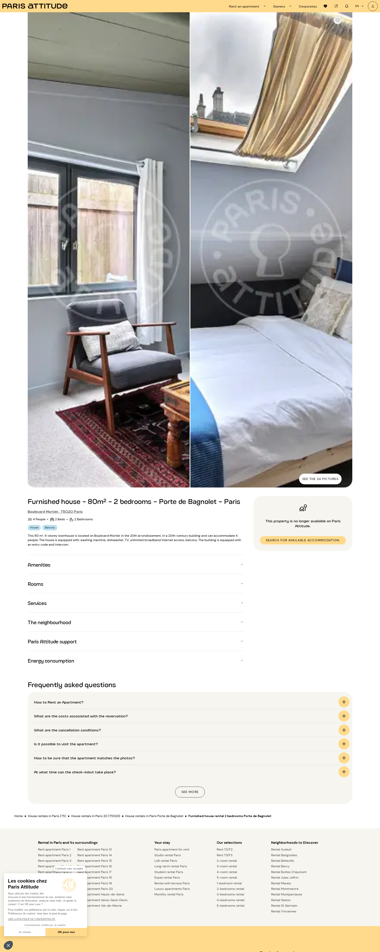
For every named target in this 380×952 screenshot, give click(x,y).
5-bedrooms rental (230, 906)
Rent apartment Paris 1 (54, 849)
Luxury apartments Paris (172, 889)
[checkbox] (338, 20)
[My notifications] (346, 6)
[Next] (345, 250)
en (357, 6)
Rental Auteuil (281, 849)
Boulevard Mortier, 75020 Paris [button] (55, 511)
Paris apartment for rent (171, 849)
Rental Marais (281, 883)
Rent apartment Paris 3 (54, 861)
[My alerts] (336, 6)
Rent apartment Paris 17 (94, 872)
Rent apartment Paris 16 (94, 866)
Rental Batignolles (284, 855)
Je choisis (25, 932)
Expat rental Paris (167, 877)
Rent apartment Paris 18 (94, 877)
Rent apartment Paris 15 (94, 861)
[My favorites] (325, 6)
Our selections (229, 842)
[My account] (373, 6)
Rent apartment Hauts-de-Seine (100, 894)
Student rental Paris (168, 872)
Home (18, 816)
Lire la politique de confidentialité (31, 919)
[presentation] (248, 6)
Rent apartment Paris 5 (54, 872)
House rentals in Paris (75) (47, 816)
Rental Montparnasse (286, 894)
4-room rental (227, 872)
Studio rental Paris (167, 855)
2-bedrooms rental (230, 889)
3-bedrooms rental (230, 894)
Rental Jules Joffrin (284, 877)
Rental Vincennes (283, 911)
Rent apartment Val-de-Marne (99, 906)
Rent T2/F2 (225, 849)
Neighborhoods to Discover (294, 842)
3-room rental (227, 866)
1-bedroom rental (229, 883)
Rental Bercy (280, 866)
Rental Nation (281, 900)
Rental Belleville (282, 861)
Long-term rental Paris (170, 866)
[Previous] (34, 250)
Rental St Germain (284, 906)
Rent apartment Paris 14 (94, 855)
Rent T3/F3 (224, 855)
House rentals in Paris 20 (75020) (95, 816)
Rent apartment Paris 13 (94, 849)
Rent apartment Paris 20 (95, 889)
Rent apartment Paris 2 (54, 855)
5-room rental (227, 877)
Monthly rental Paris (168, 894)
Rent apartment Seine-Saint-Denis (102, 900)
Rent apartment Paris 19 (94, 883)
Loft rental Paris (165, 861)
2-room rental (227, 861)
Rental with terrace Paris (172, 883)
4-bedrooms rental (230, 900)
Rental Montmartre (284, 889)
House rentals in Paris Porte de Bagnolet (154, 816)
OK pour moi (66, 932)
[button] (8, 945)
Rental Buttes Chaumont (289, 872)
